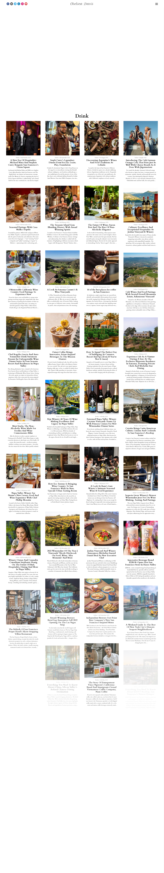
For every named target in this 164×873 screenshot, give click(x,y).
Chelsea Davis (82, 4)
